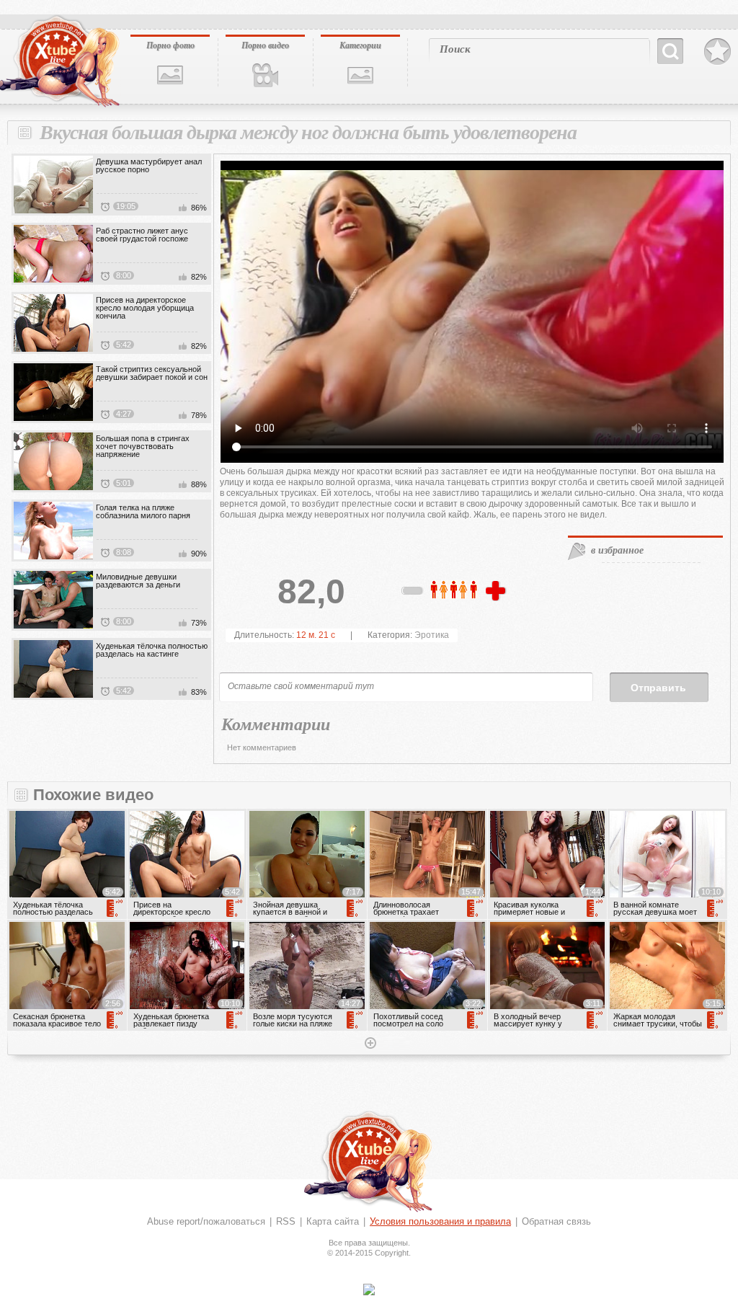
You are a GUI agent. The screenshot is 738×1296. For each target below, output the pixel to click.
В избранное (717, 52)
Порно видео (265, 45)
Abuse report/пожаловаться (206, 1221)
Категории (360, 45)
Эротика (431, 635)
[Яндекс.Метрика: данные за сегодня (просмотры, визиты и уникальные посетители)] (369, 1289)
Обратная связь (556, 1221)
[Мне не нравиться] (412, 593)
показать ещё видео (369, 1044)
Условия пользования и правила (440, 1221)
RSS (285, 1221)
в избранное (617, 550)
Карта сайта (332, 1221)
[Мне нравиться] (497, 592)
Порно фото (170, 45)
